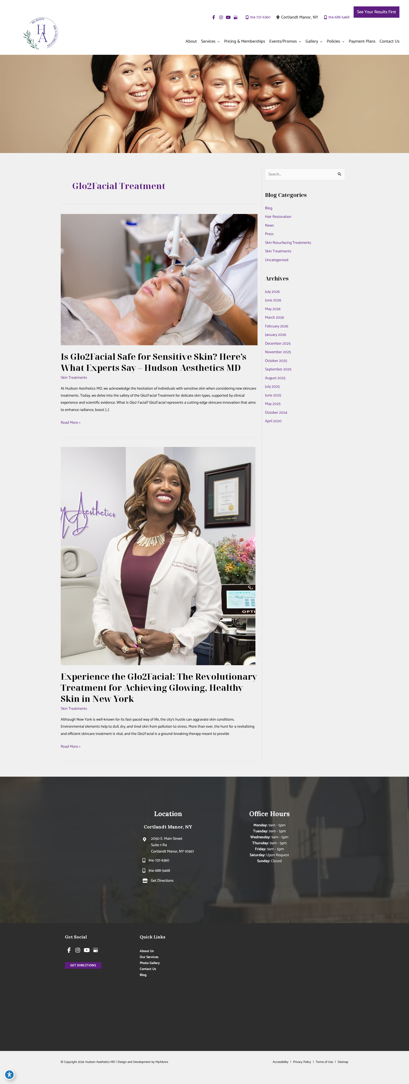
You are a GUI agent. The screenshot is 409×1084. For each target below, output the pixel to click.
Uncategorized (276, 260)
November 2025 (278, 352)
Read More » (71, 422)
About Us (147, 951)
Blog (268, 208)
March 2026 (274, 317)
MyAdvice (162, 1062)
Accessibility (280, 1062)
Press (269, 234)
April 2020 (273, 421)
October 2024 (276, 412)
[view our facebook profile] (214, 17)
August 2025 (275, 378)
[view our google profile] (235, 17)
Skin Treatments (74, 377)
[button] (217, 41)
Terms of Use (324, 1062)
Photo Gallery (150, 963)
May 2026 (273, 309)
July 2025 (272, 386)
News (269, 225)
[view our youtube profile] (228, 17)
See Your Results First (376, 12)
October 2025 (276, 361)
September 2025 (278, 369)
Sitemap (343, 1062)
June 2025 (273, 395)
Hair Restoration (278, 217)
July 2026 (272, 292)
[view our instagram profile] (221, 17)
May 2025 (273, 404)
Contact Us (148, 969)
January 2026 (275, 335)
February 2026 (276, 326)
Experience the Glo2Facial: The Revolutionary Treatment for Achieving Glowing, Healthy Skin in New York (159, 687)
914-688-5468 (338, 17)
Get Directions (162, 880)
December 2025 (278, 343)
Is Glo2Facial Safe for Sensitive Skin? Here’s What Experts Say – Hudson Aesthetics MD (153, 362)
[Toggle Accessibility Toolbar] (9, 1075)
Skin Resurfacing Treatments (288, 243)
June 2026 (273, 300)
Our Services (149, 957)
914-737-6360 (260, 17)
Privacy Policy (302, 1062)
